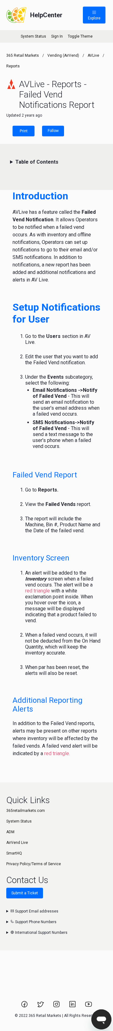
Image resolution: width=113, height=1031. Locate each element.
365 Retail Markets (22, 55)
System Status (33, 36)
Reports (13, 66)
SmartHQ (14, 853)
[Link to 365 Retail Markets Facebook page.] (25, 1006)
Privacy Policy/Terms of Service (33, 864)
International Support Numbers (40, 932)
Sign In (57, 36)
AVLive (93, 55)
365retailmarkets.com (25, 810)
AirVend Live (17, 842)
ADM (10, 832)
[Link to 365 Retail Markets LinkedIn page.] (73, 1006)
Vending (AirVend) (63, 55)
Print (24, 131)
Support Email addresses (36, 911)
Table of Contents (36, 162)
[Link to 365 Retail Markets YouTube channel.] (88, 1006)
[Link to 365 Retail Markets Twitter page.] (41, 1006)
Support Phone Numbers (35, 922)
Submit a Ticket (24, 893)
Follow (53, 131)
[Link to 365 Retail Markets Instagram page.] (57, 1006)
